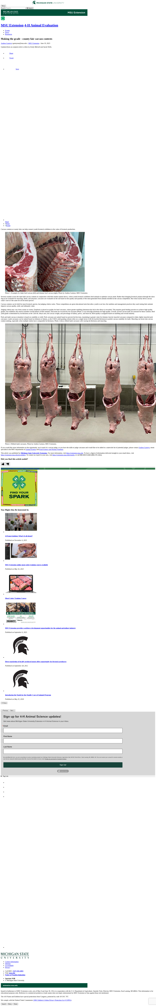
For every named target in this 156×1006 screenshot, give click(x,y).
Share (11, 53)
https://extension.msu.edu (74, 453)
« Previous (5, 710)
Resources (8, 34)
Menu (10, 1004)
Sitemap (8, 964)
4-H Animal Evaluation (41, 25)
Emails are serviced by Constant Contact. (56, 759)
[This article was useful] (3, 464)
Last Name (7, 747)
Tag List (5, 776)
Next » (12, 710)
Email (8, 226)
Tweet (11, 58)
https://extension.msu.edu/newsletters (13, 455)
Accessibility (9, 965)
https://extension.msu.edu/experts (63, 455)
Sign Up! (63, 765)
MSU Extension (12, 25)
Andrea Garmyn (6, 43)
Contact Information (12, 962)
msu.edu (12, 973)
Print (8, 224)
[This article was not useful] (8, 464)
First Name (7, 736)
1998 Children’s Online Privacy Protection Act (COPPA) (52, 1000)
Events (7, 30)
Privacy (7, 967)
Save (17, 69)
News (7, 32)
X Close (4, 703)
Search (3, 8)
